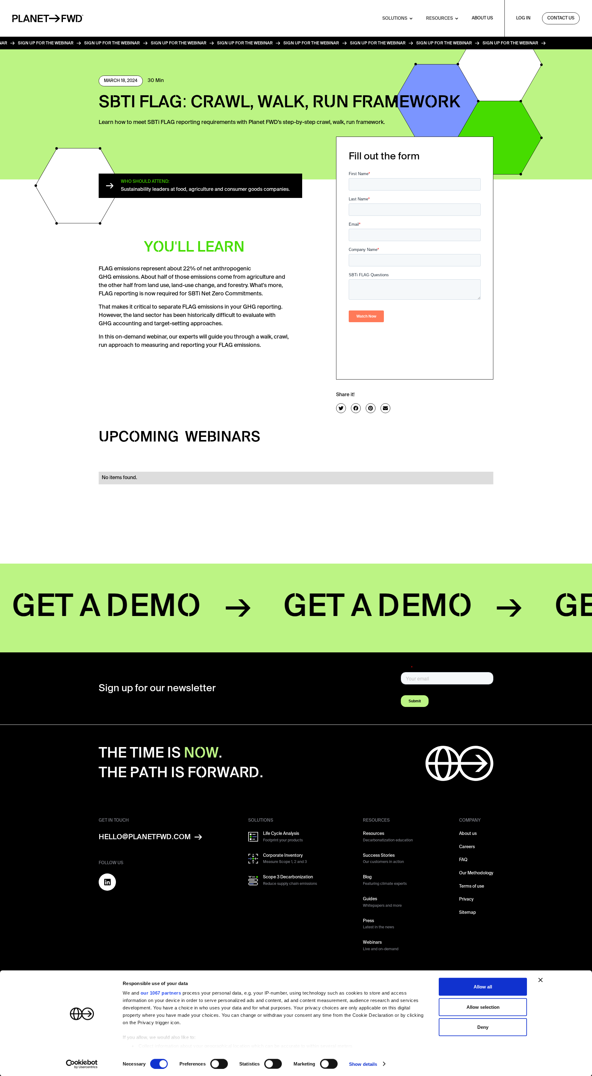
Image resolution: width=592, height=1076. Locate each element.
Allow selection (483, 1006)
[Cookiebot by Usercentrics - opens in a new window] (82, 1064)
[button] (388, 18)
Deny (482, 1027)
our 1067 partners (161, 993)
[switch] (219, 1064)
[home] (48, 18)
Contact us (560, 18)
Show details (363, 1063)
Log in (523, 18)
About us (482, 18)
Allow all (483, 986)
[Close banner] (540, 980)
